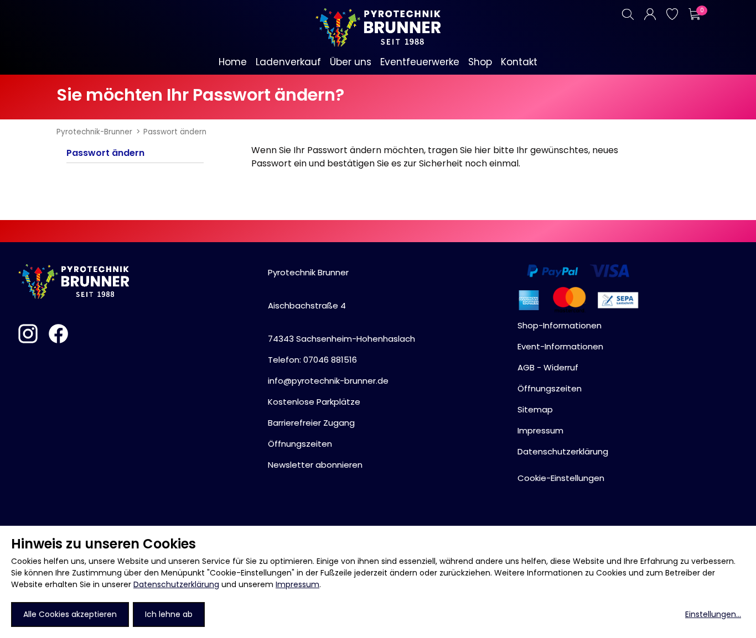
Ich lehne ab (169, 614)
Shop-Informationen (559, 325)
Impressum (297, 584)
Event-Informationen (560, 346)
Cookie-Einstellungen (560, 478)
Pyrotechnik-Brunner (94, 132)
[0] (694, 14)
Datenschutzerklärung (176, 584)
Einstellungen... (713, 614)
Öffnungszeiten (300, 443)
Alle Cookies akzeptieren (70, 614)
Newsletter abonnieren (315, 464)
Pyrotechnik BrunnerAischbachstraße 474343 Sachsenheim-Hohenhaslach (341, 305)
